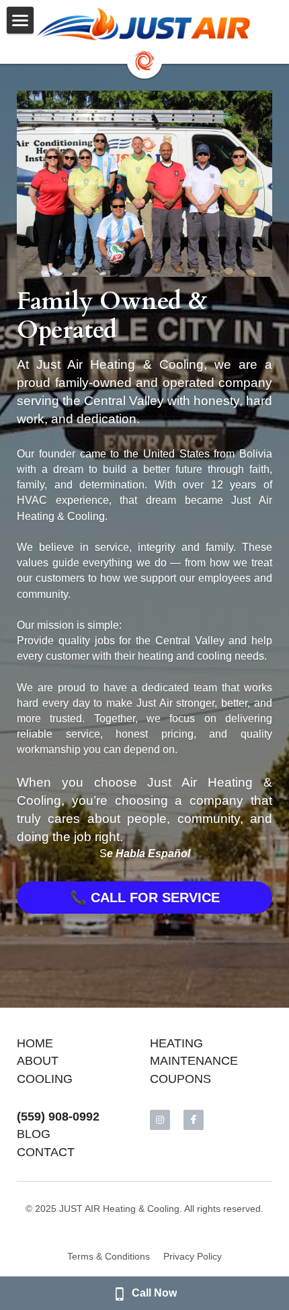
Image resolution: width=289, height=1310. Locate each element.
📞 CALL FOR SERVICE (145, 897)
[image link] (144, 24)
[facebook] (193, 1120)
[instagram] (160, 1120)
